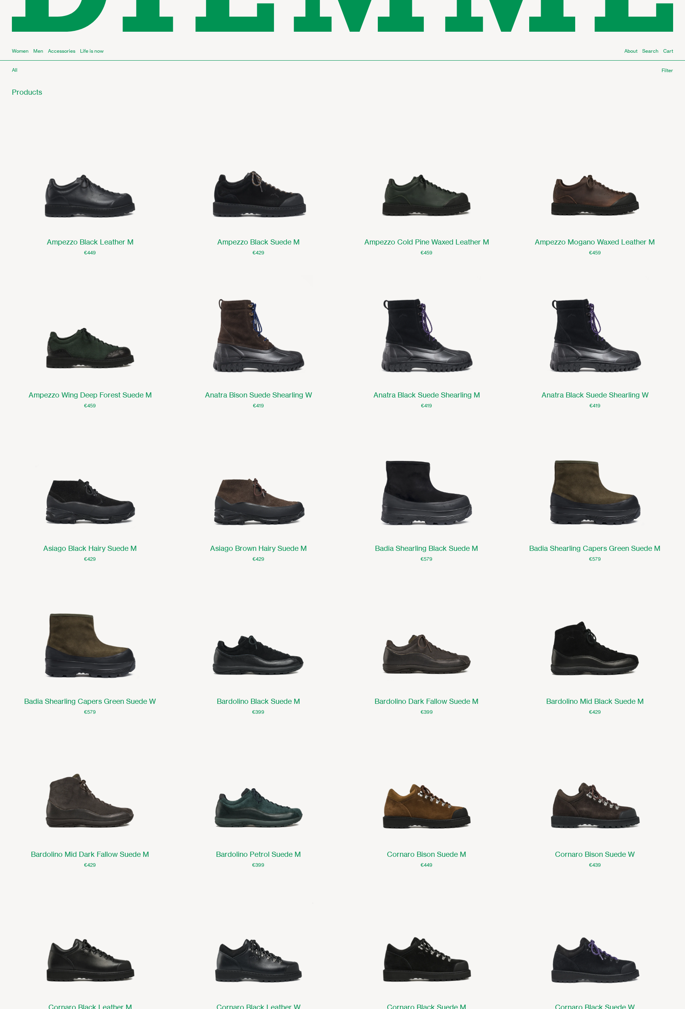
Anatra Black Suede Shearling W (595, 394)
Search (650, 51)
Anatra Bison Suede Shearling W (258, 394)
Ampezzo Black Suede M (258, 241)
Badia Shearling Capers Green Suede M (594, 548)
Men (38, 51)
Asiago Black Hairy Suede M (90, 548)
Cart (668, 51)
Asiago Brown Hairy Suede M (258, 548)
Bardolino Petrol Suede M (258, 854)
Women (20, 51)
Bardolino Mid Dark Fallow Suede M (90, 854)
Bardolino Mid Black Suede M (595, 701)
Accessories (61, 51)
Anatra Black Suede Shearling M (426, 394)
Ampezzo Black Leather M (90, 241)
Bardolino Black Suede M (258, 701)
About (630, 51)
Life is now (91, 51)
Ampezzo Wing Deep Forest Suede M (90, 394)
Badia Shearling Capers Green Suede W (90, 701)
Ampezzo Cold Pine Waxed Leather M (426, 241)
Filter (667, 70)
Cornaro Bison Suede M (426, 854)
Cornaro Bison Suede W (595, 854)
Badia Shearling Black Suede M (426, 548)
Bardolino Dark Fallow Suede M (426, 701)
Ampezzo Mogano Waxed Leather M (595, 241)
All (14, 70)
